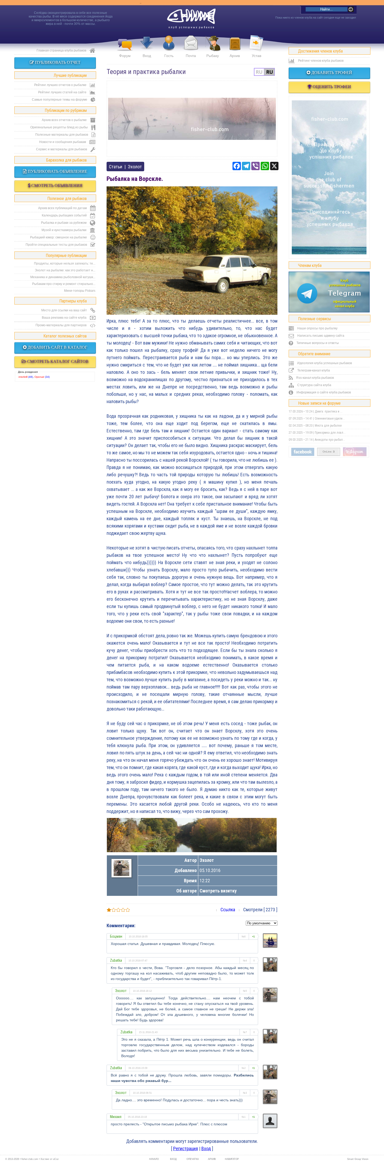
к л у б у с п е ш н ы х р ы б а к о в (191, 27)
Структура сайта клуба (313, 385)
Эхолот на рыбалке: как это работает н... (65, 270)
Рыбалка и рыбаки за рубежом (64, 223)
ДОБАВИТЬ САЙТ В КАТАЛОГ (57, 347)
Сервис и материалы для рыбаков (62, 149)
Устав (256, 56)
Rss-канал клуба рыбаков (314, 378)
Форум (125, 56)
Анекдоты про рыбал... (330, 440)
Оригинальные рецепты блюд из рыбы (59, 127)
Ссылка (227, 909)
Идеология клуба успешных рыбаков (324, 363)
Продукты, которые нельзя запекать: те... (64, 263)
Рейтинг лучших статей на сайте (62, 92)
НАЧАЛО (154, 1159)
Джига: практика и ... (328, 411)
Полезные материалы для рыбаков (62, 134)
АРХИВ (212, 1159)
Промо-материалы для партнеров (61, 325)
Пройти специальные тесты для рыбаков (57, 245)
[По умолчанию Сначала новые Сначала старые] (261, 922)
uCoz (56, 1159)
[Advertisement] (192, 118)
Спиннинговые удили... (330, 418)
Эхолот (135, 166)
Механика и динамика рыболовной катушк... (62, 277)
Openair (39, 376)
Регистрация (185, 1148)
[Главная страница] (191, 16)
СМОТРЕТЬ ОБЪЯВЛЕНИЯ (56, 185)
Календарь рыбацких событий (65, 215)
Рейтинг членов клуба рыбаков (320, 60)
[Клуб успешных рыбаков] (354, 455)
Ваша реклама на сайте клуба (64, 317)
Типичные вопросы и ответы (317, 343)
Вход (147, 56)
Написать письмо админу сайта (320, 335)
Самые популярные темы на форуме (60, 99)
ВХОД (173, 1159)
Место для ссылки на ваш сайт (64, 310)
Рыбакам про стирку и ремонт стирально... (63, 284)
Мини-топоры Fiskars (79, 291)
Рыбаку (212, 56)
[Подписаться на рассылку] (302, 455)
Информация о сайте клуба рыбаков (323, 392)
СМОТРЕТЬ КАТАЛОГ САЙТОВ (57, 361)
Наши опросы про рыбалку (317, 328)
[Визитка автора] (121, 874)
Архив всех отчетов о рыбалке (65, 120)
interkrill (23, 376)
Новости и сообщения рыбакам (63, 142)
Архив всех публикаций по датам (63, 208)
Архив (235, 56)
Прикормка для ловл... (330, 432)
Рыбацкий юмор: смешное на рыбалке (59, 237)
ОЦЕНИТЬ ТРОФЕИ (331, 86)
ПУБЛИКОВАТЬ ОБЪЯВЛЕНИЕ (57, 171)
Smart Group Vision (357, 1159)
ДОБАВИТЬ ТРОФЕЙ (331, 72)
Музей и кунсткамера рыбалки (64, 230)
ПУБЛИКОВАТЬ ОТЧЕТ (57, 62)
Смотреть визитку (218, 890)
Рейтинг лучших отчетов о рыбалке (60, 85)
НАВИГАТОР (231, 1159)
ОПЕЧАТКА (193, 1159)
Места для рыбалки (328, 425)
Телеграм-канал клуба (313, 370)
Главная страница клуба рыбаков (62, 50)
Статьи (115, 166)
